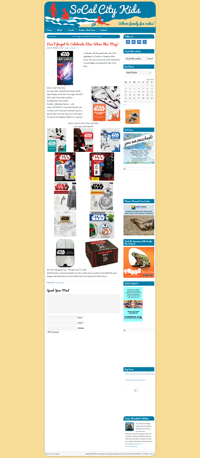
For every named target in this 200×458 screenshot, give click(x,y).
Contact (103, 30)
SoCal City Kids (100, 14)
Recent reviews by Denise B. (137, 392)
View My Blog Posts (131, 446)
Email (80, 322)
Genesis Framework (122, 454)
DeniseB (60, 48)
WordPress (145, 454)
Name (80, 317)
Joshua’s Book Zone (87, 30)
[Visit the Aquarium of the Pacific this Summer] (138, 277)
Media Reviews (59, 283)
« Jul (124, 104)
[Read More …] (138, 444)
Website (81, 328)
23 (152, 95)
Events (71, 30)
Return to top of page (52, 454)
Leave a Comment (71, 48)
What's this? (137, 411)
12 (134, 92)
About (58, 30)
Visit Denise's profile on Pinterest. (135, 380)
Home (49, 30)
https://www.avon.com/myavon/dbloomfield (139, 374)
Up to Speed (108, 454)
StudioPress (137, 454)
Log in (152, 454)
